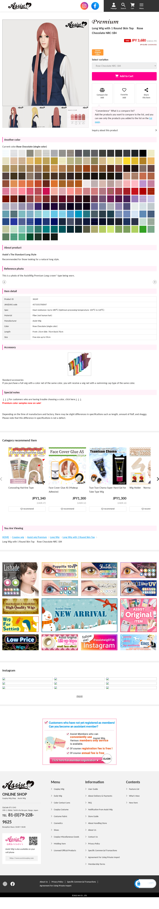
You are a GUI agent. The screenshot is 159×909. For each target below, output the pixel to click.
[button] (4, 282)
